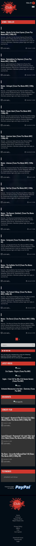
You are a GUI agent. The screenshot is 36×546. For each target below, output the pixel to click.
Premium (18, 517)
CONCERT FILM (7, 409)
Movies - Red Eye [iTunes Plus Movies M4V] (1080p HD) (17, 189)
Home (18, 515)
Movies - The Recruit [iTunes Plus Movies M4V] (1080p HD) (18, 320)
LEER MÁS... (6, 48)
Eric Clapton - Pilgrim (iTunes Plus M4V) (18, 371)
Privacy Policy (18, 526)
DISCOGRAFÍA (6, 397)
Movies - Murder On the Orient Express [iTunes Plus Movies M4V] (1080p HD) (17, 33)
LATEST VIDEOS (7, 363)
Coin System (18, 532)
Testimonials (18, 539)
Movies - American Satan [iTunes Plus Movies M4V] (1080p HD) (16, 137)
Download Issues (18, 537)
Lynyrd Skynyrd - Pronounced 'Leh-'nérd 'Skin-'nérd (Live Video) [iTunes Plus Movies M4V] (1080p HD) (18, 437)
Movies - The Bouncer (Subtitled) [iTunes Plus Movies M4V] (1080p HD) (17, 214)
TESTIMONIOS (6, 471)
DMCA (18, 528)
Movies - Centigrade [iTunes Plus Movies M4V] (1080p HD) (17, 241)
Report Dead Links (18, 521)
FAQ (18, 530)
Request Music (18, 519)
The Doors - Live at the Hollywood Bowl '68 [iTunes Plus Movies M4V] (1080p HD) (17, 455)
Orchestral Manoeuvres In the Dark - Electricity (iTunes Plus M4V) (18, 390)
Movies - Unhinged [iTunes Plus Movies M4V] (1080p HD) (17, 87)
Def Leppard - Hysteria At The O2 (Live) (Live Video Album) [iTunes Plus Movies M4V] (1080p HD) (18, 419)
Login (18, 541)
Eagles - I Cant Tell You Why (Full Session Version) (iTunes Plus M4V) (18, 380)
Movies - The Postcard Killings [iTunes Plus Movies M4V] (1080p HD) (16, 293)
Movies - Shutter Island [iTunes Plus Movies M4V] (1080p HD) (16, 112)
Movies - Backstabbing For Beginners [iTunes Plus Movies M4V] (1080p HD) (16, 60)
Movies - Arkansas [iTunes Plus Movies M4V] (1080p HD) (17, 164)
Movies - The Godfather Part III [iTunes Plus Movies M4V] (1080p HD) (16, 266)
